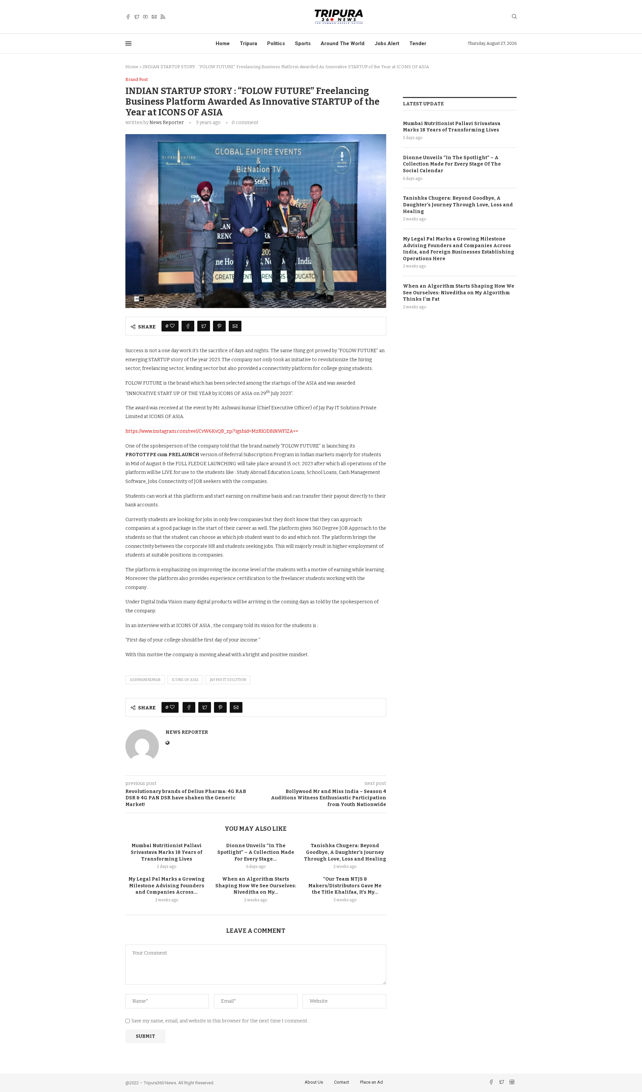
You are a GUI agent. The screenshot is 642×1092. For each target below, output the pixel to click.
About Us (314, 1082)
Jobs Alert (386, 43)
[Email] (154, 17)
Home (223, 43)
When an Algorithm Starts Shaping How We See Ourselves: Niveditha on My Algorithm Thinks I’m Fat (458, 292)
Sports (303, 43)
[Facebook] (128, 17)
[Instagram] (512, 1083)
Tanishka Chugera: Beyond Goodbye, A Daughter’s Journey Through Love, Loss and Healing (345, 852)
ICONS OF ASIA (185, 680)
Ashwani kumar (145, 680)
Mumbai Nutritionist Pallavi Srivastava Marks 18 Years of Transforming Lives (166, 852)
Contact (341, 1082)
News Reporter (166, 122)
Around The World (342, 43)
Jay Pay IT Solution (228, 680)
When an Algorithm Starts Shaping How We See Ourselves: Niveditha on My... (255, 885)
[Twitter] (136, 17)
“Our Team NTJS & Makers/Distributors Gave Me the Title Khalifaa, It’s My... (345, 885)
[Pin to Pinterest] (219, 326)
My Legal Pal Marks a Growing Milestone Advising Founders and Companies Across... (166, 885)
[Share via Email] (235, 326)
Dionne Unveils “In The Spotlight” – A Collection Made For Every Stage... (255, 852)
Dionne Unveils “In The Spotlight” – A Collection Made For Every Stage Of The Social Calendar (452, 164)
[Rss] (163, 17)
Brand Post (136, 79)
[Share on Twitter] (203, 326)
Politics (276, 43)
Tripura (248, 43)
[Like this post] (172, 326)
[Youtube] (145, 17)
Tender (417, 43)
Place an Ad (371, 1082)
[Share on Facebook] (188, 326)
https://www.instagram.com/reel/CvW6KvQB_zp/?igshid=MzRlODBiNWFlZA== (211, 431)
